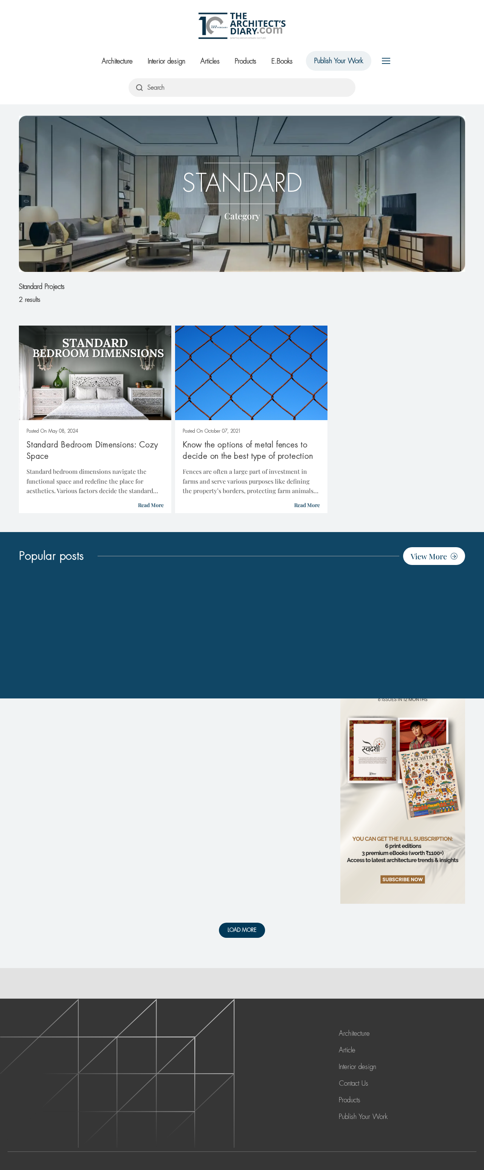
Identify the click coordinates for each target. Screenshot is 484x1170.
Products (245, 61)
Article (347, 1050)
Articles (210, 61)
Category (242, 215)
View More (429, 556)
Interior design (166, 61)
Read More (151, 505)
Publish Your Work (338, 61)
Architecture (117, 61)
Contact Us (353, 1083)
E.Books (282, 61)
